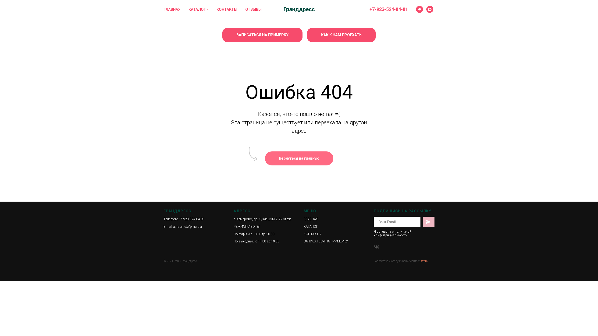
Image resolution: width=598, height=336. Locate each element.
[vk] (419, 9)
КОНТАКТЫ (227, 9)
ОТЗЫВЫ (253, 9)
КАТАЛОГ (197, 9)
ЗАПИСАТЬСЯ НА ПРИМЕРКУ (326, 241)
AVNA (424, 261)
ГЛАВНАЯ (172, 9)
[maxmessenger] (429, 9)
